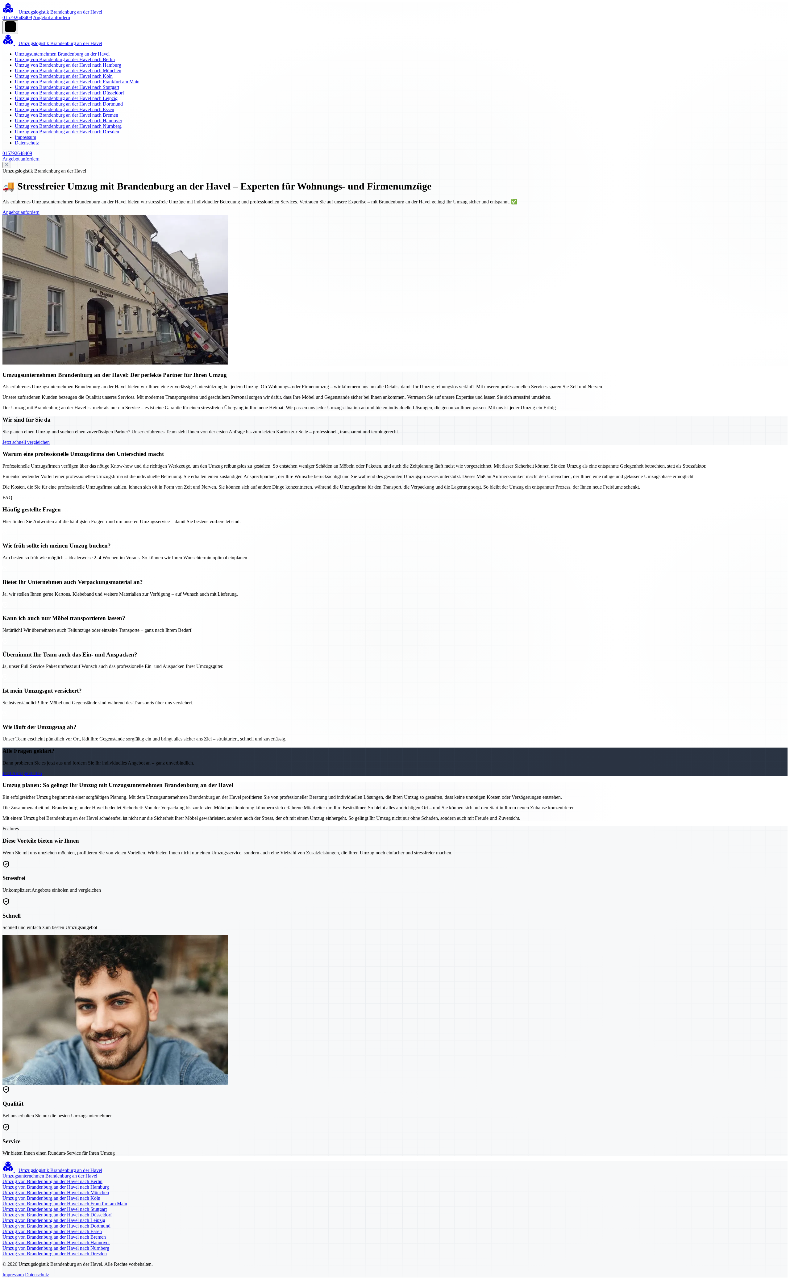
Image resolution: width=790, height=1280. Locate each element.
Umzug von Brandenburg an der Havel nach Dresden (67, 131)
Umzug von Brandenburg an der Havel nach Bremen (66, 115)
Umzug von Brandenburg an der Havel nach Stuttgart (67, 87)
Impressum (25, 137)
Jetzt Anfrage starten (22, 773)
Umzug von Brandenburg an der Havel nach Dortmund (69, 103)
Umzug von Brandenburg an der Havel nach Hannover (68, 120)
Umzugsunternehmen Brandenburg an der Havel (62, 53)
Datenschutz (27, 142)
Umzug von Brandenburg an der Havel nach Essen (64, 109)
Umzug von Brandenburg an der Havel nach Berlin (65, 59)
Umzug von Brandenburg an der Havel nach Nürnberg (68, 126)
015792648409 (17, 17)
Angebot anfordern (51, 17)
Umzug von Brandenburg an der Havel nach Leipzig (66, 98)
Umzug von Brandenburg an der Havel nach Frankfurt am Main (77, 81)
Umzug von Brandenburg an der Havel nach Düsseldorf (69, 92)
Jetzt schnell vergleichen (26, 442)
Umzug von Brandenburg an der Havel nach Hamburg (68, 65)
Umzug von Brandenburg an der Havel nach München (68, 70)
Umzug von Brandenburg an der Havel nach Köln (64, 76)
